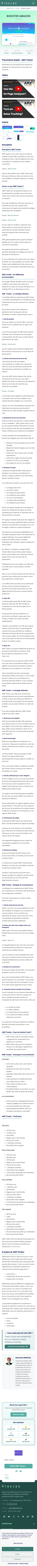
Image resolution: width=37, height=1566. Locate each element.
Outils (17, 8)
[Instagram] (13, 1516)
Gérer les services (18, 1543)
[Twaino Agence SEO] (11, 1486)
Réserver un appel (18, 1414)
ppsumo (11, 940)
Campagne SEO (11, 1428)
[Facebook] (32, 1516)
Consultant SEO (26, 1428)
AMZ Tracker (12, 169)
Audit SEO (11, 1434)
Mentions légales (23, 1563)
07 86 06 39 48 (12, 1504)
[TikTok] (28, 1516)
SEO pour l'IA (25, 1434)
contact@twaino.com (15, 1508)
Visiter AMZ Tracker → (18, 1466)
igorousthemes (14, 215)
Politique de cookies (13, 1563)
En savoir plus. (15, 1246)
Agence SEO (10, 8)
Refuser (17, 1554)
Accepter (17, 1549)
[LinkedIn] (4, 1516)
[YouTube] (9, 1516)
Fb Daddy (11, 391)
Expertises (7, 1524)
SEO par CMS (25, 1440)
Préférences (17, 1559)
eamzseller (12, 344)
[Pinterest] (18, 1516)
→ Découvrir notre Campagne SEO (17, 1346)
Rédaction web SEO (11, 1440)
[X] (23, 1516)
